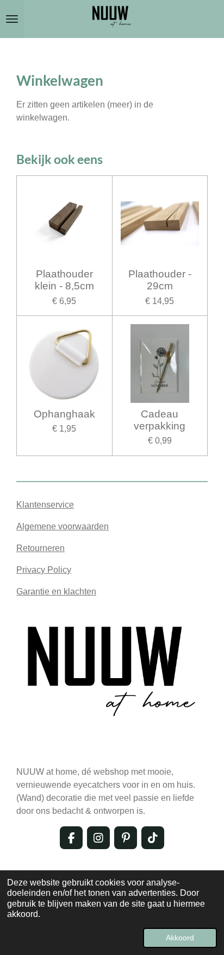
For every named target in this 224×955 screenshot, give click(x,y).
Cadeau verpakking (159, 420)
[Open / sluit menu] (12, 19)
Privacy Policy (43, 569)
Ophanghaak (64, 414)
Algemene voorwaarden (62, 526)
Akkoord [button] (180, 937)
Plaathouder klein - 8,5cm (64, 280)
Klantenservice (45, 504)
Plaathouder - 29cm (159, 280)
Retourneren (40, 548)
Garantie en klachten (56, 591)
